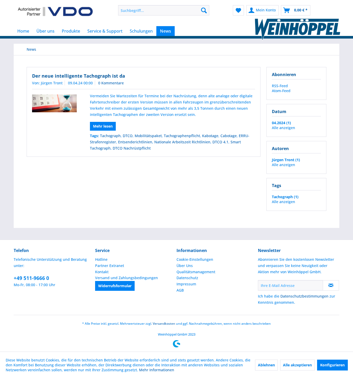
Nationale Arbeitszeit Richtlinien (182, 141)
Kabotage (210, 135)
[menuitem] (163, 10)
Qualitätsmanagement (196, 271)
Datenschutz (187, 277)
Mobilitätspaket (148, 135)
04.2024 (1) (281, 122)
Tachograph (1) (285, 196)
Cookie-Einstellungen (195, 259)
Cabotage (228, 135)
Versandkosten (164, 323)
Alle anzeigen (283, 127)
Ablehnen (266, 364)
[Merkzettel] (238, 10)
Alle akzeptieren (297, 364)
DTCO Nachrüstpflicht (132, 148)
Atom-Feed (281, 90)
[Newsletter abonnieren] (331, 285)
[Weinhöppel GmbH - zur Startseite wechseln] (55, 11)
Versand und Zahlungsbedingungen (126, 277)
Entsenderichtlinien (135, 141)
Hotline (101, 259)
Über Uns (185, 265)
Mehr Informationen (156, 369)
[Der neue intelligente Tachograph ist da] (54, 103)
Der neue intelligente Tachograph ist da (78, 76)
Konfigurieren (332, 364)
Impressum (186, 283)
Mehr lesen (103, 126)
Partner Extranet (109, 265)
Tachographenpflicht (182, 135)
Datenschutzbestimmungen (304, 296)
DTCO (128, 135)
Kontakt (102, 271)
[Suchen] (203, 10)
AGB (180, 290)
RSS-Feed (280, 85)
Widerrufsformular (115, 285)
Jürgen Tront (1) (286, 159)
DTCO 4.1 (220, 141)
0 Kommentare (111, 82)
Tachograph (110, 135)
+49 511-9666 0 (31, 278)
